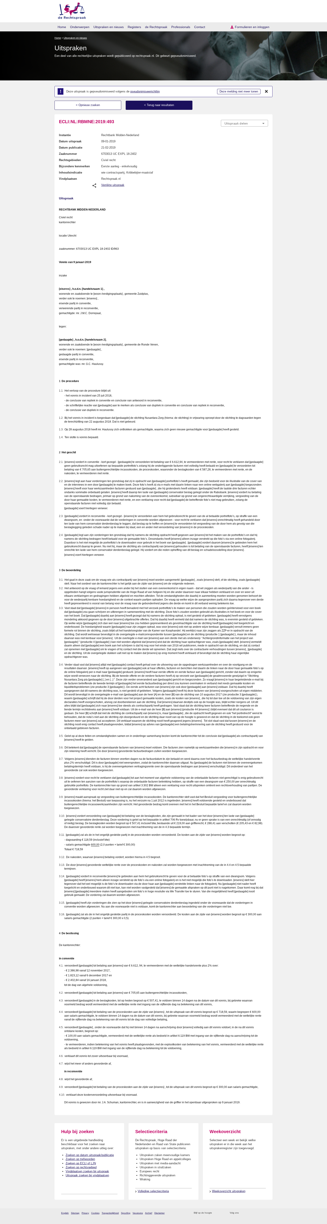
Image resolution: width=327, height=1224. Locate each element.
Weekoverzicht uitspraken (228, 1191)
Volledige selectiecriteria (153, 1191)
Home (62, 27)
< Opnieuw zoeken (88, 105)
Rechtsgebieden (70, 160)
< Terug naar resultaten (159, 105)
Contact (199, 27)
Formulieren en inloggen (252, 27)
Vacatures (138, 1213)
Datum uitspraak (70, 141)
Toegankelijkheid (110, 1213)
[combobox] (244, 123)
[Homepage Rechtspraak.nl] (70, 10)
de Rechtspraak (156, 27)
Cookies (95, 1213)
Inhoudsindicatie (70, 172)
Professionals (180, 27)
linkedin (260, 1213)
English (65, 1213)
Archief (148, 1213)
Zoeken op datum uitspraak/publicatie (90, 1155)
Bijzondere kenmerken (74, 166)
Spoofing (125, 1213)
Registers (134, 27)
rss (216, 1213)
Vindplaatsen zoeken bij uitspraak (87, 1171)
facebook (248, 1213)
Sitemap (75, 1213)
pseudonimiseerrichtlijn (145, 91)
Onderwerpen (79, 27)
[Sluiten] (266, 91)
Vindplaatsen (68, 178)
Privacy (85, 1213)
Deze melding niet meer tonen (239, 91)
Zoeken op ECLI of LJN (81, 1163)
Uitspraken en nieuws (108, 27)
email (222, 1213)
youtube (265, 1213)
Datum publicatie (70, 147)
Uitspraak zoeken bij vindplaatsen (87, 1175)
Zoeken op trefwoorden (80, 1159)
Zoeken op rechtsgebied (81, 1167)
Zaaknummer (68, 153)
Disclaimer (159, 1213)
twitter (242, 1213)
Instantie (65, 135)
